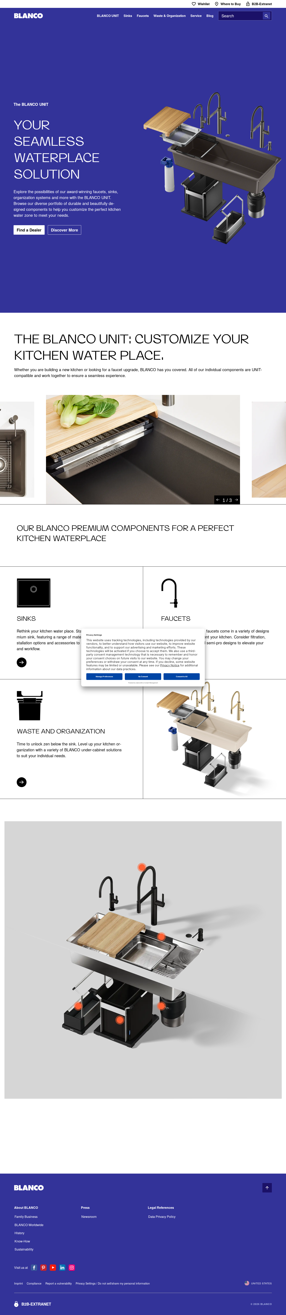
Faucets (143, 15)
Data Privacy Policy (162, 1216)
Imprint (18, 1283)
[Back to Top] (267, 1187)
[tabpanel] (143, 449)
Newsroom (89, 1216)
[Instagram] (72, 1267)
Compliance (34, 1283)
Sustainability (24, 1249)
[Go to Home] (28, 15)
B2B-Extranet (36, 1304)
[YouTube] (53, 1267)
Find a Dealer (29, 230)
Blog (209, 15)
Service (196, 15)
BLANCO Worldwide (29, 1225)
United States (261, 1283)
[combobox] (245, 15)
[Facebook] (34, 1267)
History (19, 1233)
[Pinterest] (43, 1267)
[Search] (266, 15)
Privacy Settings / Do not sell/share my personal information (113, 1283)
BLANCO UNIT (108, 15)
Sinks (128, 15)
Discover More (64, 230)
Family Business (26, 1216)
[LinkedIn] (62, 1267)
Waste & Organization (170, 15)
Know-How (22, 1241)
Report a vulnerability (58, 1283)
